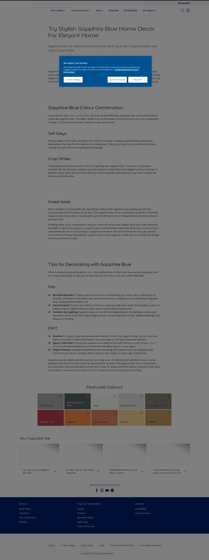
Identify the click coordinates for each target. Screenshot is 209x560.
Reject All (138, 80)
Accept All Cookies (117, 80)
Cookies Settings (73, 80)
